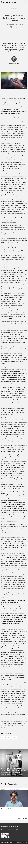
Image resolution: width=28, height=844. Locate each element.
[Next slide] (25, 784)
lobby (14, 737)
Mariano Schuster (14, 63)
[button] (25, 2)
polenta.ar (25, 842)
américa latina (6, 737)
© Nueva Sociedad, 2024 (6, 842)
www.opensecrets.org (17, 650)
